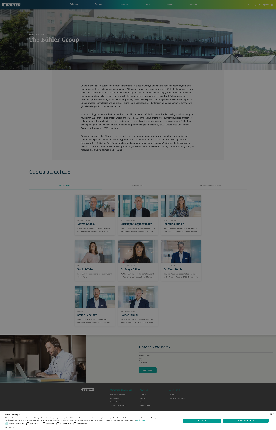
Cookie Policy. (140, 420)
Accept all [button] (202, 420)
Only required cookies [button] (246, 420)
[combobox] (271, 414)
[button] (91, 427)
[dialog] (138, 420)
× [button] (273, 414)
